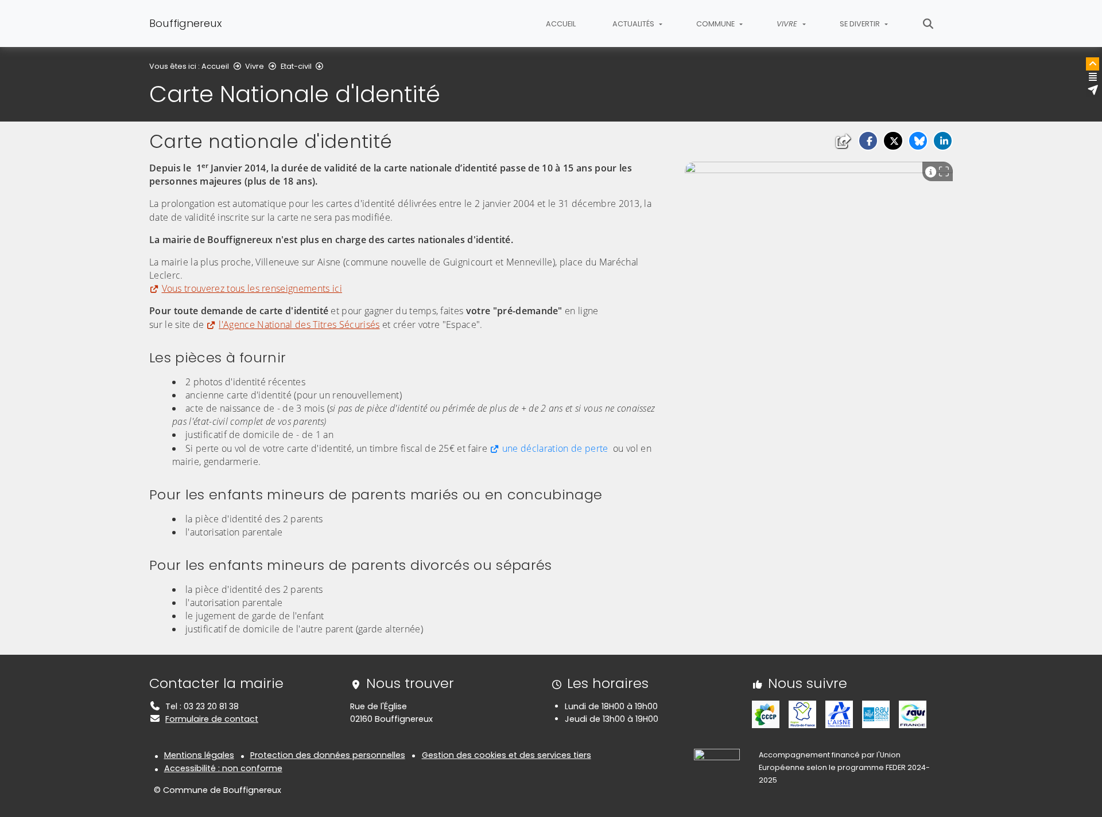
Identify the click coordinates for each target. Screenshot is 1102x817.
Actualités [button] (634, 24)
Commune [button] (716, 24)
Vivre (254, 66)
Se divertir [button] (861, 24)
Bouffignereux (185, 23)
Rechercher (928, 23)
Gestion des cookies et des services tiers (506, 755)
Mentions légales (199, 755)
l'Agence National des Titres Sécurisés (299, 324)
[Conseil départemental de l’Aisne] (839, 714)
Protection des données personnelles (327, 755)
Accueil (561, 24)
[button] (868, 141)
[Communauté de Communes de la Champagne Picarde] (765, 714)
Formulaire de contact (211, 719)
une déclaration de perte (555, 448)
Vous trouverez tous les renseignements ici (252, 288)
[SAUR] (912, 714)
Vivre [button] (788, 24)
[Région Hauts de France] (802, 714)
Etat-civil (296, 66)
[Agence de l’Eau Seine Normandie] (876, 714)
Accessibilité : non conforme (223, 768)
